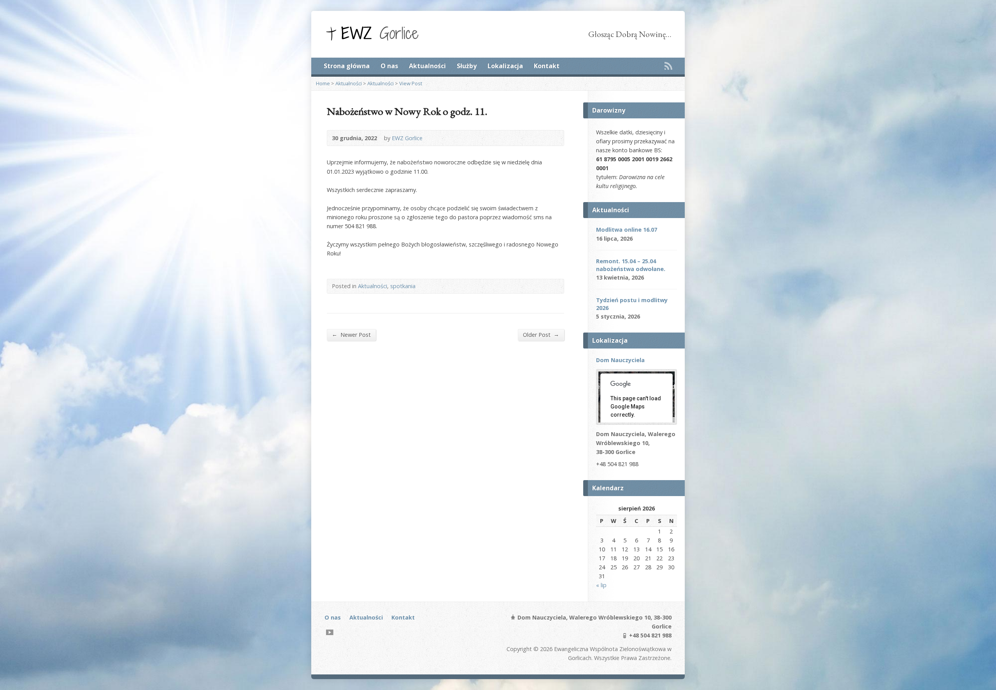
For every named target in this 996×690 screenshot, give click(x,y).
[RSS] (668, 66)
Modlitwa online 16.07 (626, 229)
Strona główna (347, 66)
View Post (410, 83)
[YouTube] (329, 632)
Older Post (541, 334)
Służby (467, 66)
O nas (389, 66)
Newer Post (351, 334)
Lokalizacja (505, 66)
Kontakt (546, 66)
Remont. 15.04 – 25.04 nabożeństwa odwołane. (630, 265)
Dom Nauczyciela (620, 360)
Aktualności (427, 66)
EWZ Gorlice (407, 138)
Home (323, 83)
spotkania (403, 286)
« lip (601, 585)
